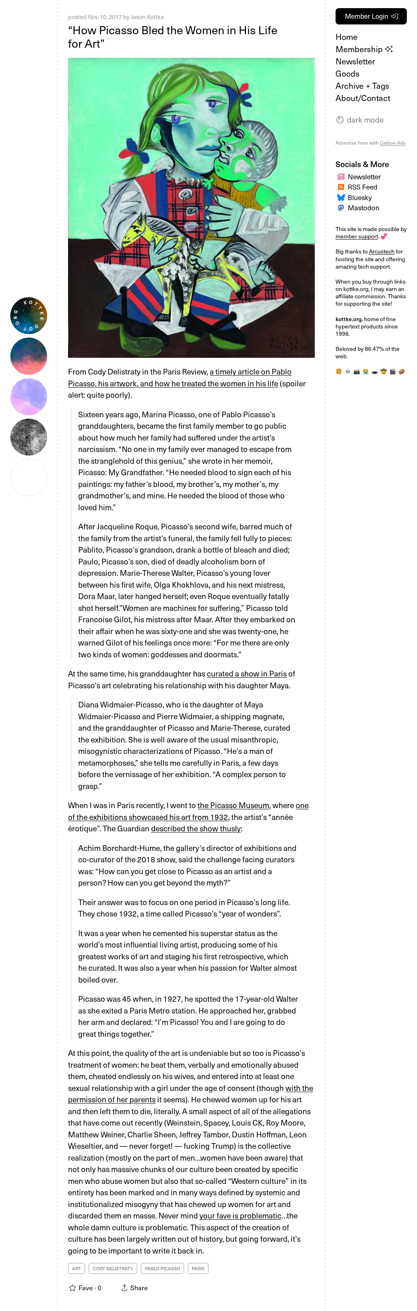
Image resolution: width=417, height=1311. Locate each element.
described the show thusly (196, 828)
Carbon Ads (393, 142)
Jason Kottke (147, 16)
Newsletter (355, 61)
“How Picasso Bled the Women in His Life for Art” (172, 36)
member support (357, 236)
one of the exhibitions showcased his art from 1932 (188, 810)
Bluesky (360, 197)
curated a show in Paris (247, 673)
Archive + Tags (362, 85)
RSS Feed (362, 186)
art (76, 1268)
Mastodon (364, 207)
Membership (360, 49)
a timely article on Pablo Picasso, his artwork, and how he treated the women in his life (180, 377)
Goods (348, 73)
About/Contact (363, 98)
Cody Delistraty (113, 1268)
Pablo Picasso (162, 1268)
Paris (198, 1268)
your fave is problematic (240, 1215)
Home (347, 37)
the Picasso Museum (233, 805)
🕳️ (374, 371)
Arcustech (382, 251)
